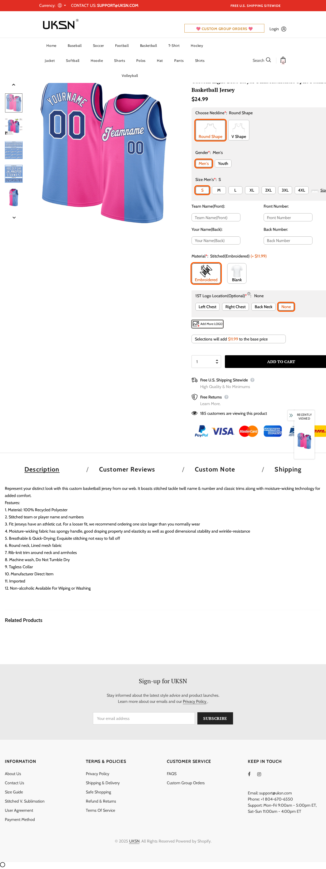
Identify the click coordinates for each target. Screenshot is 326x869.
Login (274, 28)
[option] (104, 150)
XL (252, 190)
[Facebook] (252, 774)
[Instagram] (261, 774)
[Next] (13, 218)
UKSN (134, 841)
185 (203, 413)
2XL (268, 190)
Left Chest (207, 306)
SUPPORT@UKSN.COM (117, 5)
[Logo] (59, 24)
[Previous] (13, 85)
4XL (301, 190)
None (286, 306)
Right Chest (235, 306)
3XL (285, 190)
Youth (223, 163)
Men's (204, 163)
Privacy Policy (194, 701)
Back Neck (263, 306)
